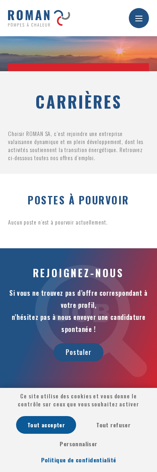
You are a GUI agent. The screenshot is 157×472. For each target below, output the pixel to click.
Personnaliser (78, 443)
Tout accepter (46, 424)
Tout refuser (113, 424)
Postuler (78, 352)
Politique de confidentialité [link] (78, 460)
